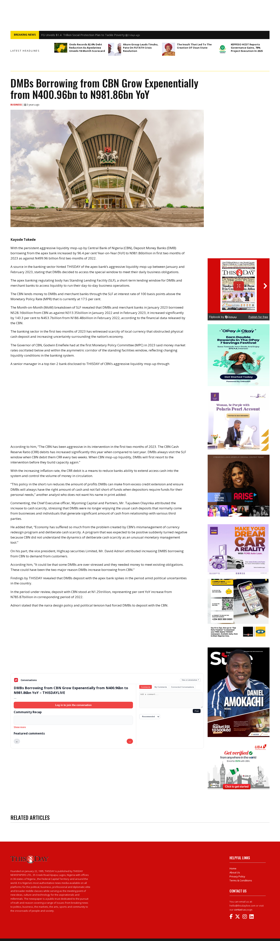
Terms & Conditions (241, 880)
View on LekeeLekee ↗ (190, 680)
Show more (20, 727)
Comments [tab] (145, 687)
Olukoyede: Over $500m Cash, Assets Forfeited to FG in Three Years (86, 35)
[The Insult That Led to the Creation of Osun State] (168, 49)
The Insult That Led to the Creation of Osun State (194, 46)
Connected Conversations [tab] (182, 687)
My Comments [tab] (160, 687)
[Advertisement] (107, 643)
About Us (235, 872)
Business (16, 104)
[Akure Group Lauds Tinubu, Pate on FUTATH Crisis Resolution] (114, 49)
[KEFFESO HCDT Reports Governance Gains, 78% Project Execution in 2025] (222, 49)
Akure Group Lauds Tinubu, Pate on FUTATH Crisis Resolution (140, 48)
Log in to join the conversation (73, 705)
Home (233, 868)
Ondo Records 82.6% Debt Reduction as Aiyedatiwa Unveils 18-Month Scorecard (87, 48)
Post (197, 711)
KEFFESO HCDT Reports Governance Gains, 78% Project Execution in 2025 (247, 48)
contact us (240, 909)
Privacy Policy (237, 876)
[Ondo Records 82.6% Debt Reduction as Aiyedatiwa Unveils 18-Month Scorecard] (60, 48)
